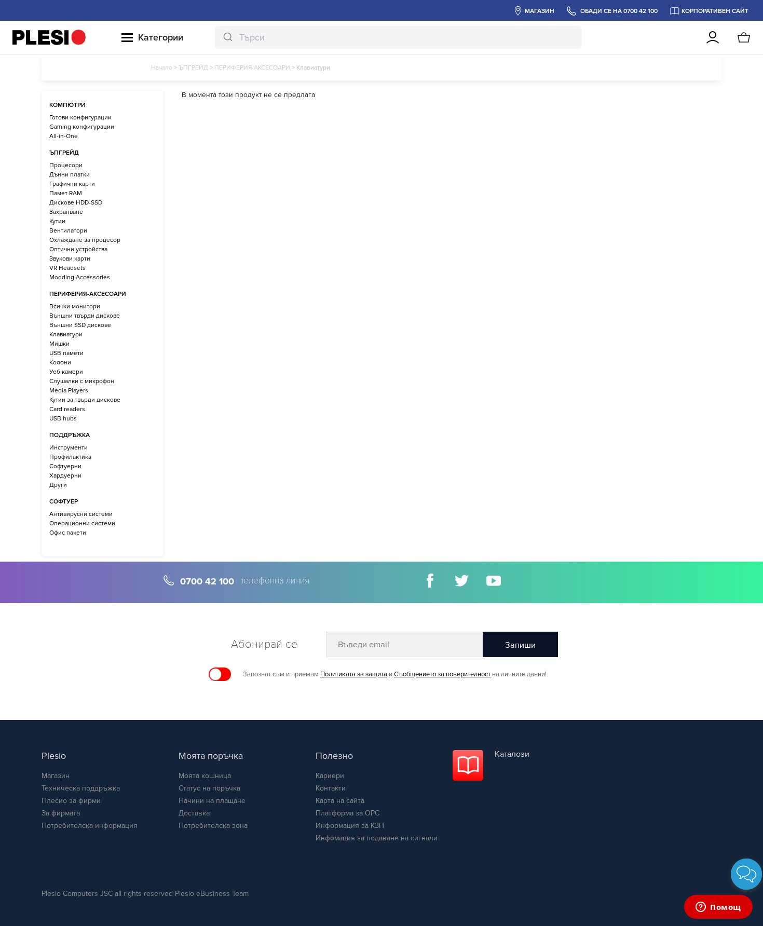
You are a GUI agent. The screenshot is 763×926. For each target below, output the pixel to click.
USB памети (66, 353)
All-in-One (63, 136)
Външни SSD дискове (80, 325)
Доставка (194, 813)
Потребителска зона (213, 825)
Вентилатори (68, 230)
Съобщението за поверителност (442, 674)
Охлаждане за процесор (84, 239)
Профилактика (70, 456)
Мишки (59, 343)
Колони (60, 362)
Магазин (56, 775)
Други (58, 484)
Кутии (57, 221)
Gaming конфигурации (81, 126)
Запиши (520, 645)
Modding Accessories (79, 277)
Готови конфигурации (80, 117)
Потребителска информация (90, 825)
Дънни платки (69, 174)
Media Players (68, 390)
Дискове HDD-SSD (75, 202)
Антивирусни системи (81, 514)
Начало (161, 67)
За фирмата (61, 813)
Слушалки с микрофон (81, 381)
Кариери (330, 775)
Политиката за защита (353, 674)
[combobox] (398, 37)
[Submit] (227, 37)
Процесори (66, 165)
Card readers (67, 409)
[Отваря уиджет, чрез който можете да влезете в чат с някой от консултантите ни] (718, 908)
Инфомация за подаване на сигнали (377, 838)
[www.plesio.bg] (49, 37)
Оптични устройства (78, 249)
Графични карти (72, 183)
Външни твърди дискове (84, 315)
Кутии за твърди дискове (84, 399)
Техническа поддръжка (81, 788)
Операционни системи (82, 523)
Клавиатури (66, 334)
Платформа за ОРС (347, 813)
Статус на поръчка (209, 788)
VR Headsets (67, 267)
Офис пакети (67, 532)
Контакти (331, 788)
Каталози (512, 754)
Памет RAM (65, 193)
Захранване (66, 211)
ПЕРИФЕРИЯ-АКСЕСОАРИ (252, 67)
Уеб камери (66, 371)
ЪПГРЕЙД (193, 67)
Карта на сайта (340, 800)
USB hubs (63, 418)
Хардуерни (65, 475)
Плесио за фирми (71, 800)
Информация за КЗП (350, 825)
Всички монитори (74, 306)
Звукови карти (69, 258)
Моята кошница (205, 775)
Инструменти (68, 447)
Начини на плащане (212, 800)
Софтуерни (65, 466)
